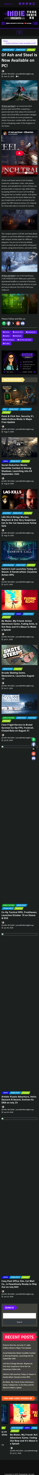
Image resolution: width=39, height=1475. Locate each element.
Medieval (18, 336)
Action (7, 332)
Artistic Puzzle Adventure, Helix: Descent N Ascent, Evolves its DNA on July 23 (19, 1099)
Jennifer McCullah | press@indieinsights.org (17, 74)
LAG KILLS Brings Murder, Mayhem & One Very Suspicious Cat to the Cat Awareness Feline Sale (19, 521)
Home (5, 41)
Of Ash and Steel (8, 106)
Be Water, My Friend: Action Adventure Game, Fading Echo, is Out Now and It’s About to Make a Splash (19, 625)
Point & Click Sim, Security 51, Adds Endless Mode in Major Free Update (18, 419)
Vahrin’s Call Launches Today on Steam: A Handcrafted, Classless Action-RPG (19, 572)
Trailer (7, 343)
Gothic (7, 336)
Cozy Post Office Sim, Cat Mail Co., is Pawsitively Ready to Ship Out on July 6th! (19, 1284)
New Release (9, 340)
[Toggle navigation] (19, 32)
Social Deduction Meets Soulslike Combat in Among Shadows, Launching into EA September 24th (17, 469)
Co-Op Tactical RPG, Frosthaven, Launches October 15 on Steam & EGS (19, 915)
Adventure (31, 332)
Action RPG (19, 332)
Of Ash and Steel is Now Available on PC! (21, 43)
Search (9, 1307)
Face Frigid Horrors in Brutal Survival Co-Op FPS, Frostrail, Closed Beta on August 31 (18, 728)
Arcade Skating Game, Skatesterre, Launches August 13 (18, 676)
